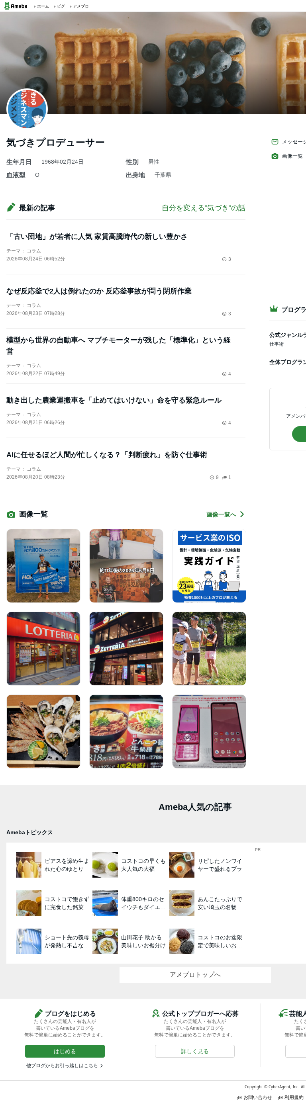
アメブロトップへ (195, 974)
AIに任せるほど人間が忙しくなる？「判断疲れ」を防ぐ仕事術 (106, 455)
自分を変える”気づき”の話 (203, 208)
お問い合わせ (257, 1097)
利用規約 (294, 1097)
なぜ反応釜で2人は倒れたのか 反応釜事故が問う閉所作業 (99, 291)
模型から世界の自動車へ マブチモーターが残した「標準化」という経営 (118, 345)
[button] (65, 1051)
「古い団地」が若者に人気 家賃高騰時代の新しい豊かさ (97, 237)
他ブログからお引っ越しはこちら (62, 1065)
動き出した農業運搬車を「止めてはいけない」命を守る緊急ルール (114, 400)
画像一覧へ (221, 514)
